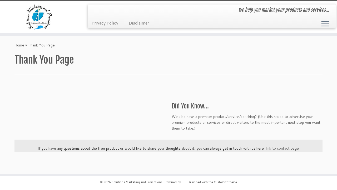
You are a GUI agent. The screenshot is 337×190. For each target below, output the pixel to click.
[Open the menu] (325, 24)
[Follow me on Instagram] (109, 10)
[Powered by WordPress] (183, 181)
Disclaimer (139, 23)
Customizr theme (225, 182)
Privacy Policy (105, 23)
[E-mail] (95, 10)
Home (19, 45)
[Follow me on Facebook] (102, 10)
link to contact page (282, 148)
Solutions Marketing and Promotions (137, 182)
